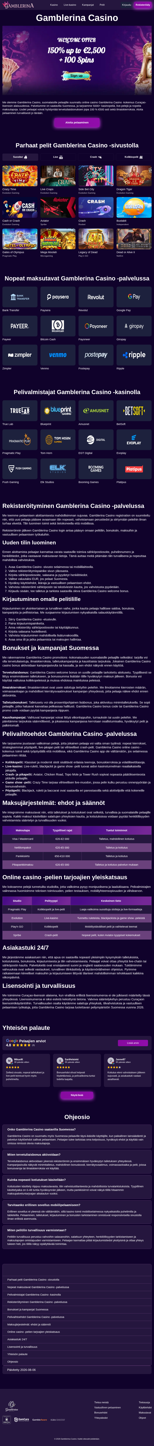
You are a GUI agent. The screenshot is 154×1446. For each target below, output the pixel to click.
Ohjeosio (12, 1361)
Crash (93, 157)
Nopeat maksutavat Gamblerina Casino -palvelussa (38, 1287)
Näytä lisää (77, 1095)
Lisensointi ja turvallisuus (22, 1346)
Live (55, 157)
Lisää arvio (133, 1043)
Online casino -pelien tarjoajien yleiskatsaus (33, 1331)
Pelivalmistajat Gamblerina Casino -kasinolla (34, 1294)
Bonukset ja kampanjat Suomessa (27, 1309)
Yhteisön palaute (17, 1354)
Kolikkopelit (131, 157)
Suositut (18, 157)
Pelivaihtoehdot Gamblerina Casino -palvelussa (35, 1317)
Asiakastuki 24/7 (17, 1339)
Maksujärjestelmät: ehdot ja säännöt (29, 1324)
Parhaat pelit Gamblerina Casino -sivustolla (33, 1279)
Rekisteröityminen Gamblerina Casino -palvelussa (37, 1302)
